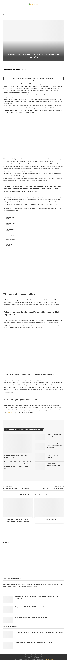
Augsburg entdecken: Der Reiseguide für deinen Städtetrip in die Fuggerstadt (36, 597)
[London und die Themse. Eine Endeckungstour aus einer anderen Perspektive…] (40, 446)
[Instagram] (32, 7)
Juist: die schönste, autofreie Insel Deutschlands (31, 617)
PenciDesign (49, 659)
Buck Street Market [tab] (9, 245)
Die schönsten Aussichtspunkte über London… (53, 465)
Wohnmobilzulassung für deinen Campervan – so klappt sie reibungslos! (39, 632)
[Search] (63, 14)
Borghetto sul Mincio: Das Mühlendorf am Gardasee (32, 607)
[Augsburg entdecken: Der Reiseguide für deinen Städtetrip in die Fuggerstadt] (8, 599)
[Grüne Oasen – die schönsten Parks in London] (40, 456)
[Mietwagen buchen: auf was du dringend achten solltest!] (8, 645)
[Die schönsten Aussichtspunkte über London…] (40, 466)
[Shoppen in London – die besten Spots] (40, 437)
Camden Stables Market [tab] (10, 223)
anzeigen (24, 69)
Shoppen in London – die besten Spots (54, 435)
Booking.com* (10, 412)
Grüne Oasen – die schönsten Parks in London (53, 455)
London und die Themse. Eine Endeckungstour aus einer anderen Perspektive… (54, 446)
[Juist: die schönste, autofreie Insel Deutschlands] (8, 620)
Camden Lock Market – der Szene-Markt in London (16, 457)
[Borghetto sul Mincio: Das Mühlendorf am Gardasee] (8, 609)
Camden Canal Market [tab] (10, 229)
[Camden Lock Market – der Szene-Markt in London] (17, 443)
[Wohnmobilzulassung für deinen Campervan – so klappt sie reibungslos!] (8, 634)
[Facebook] (29, 7)
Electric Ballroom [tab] (11, 235)
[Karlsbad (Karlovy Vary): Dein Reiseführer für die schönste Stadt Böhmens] (18, 508)
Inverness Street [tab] (10, 239)
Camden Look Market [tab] (10, 218)
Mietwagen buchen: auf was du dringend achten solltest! (33, 642)
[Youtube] (34, 7)
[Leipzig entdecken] (49, 508)
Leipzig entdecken (49, 519)
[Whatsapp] (37, 7)
